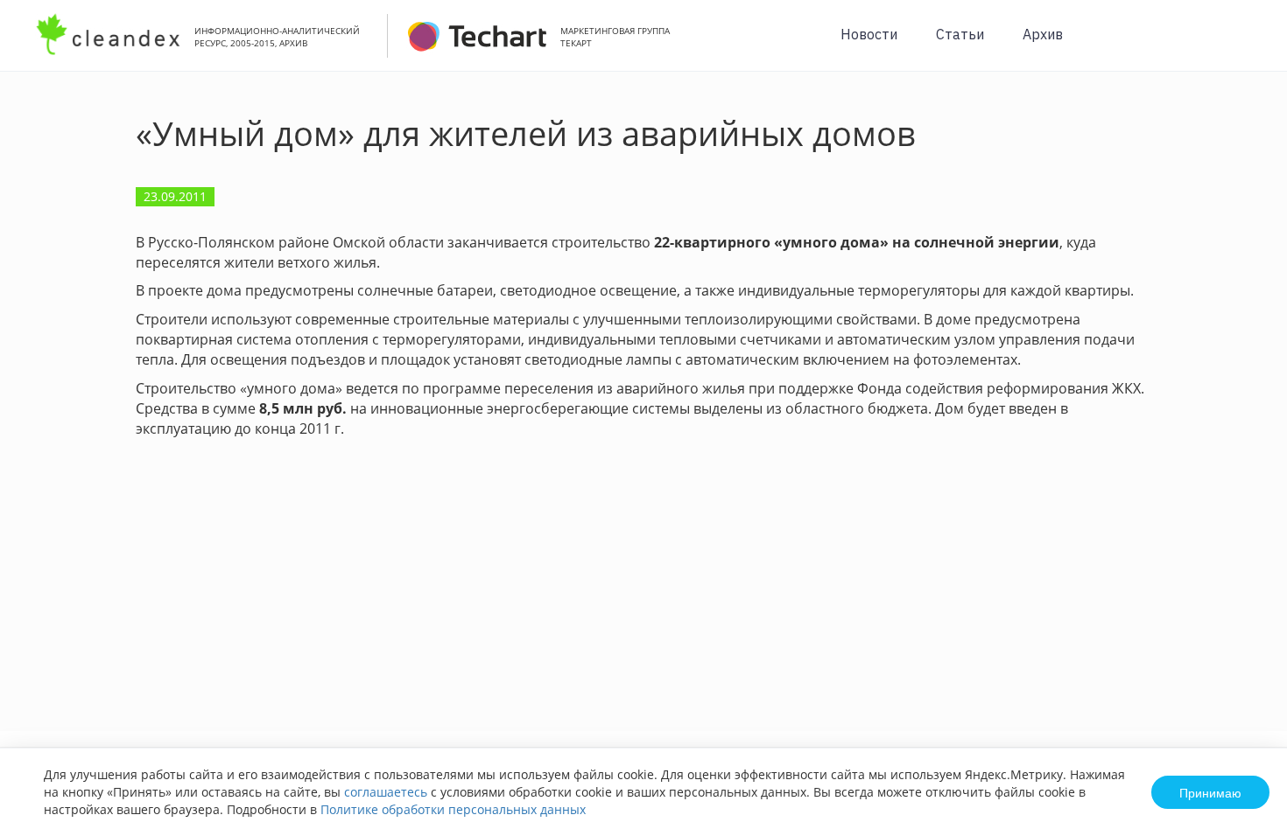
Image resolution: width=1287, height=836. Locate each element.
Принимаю (1210, 792)
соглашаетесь (385, 792)
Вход (1247, 45)
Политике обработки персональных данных (453, 809)
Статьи (960, 34)
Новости (868, 34)
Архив (1043, 34)
